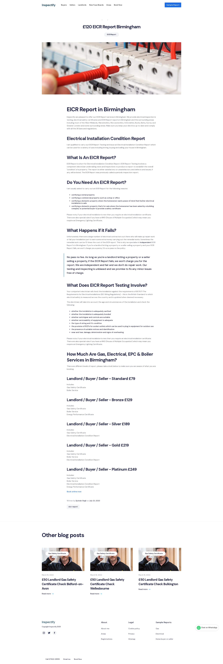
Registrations (106, 639)
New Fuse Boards (96, 5)
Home (99, 20)
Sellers (72, 5)
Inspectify (49, 5)
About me (105, 628)
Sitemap (131, 639)
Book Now (118, 5)
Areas (108, 5)
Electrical (160, 634)
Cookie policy (134, 628)
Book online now (74, 491)
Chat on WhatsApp (209, 627)
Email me (66, 659)
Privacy (131, 634)
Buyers (64, 5)
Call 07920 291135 (53, 659)
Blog (105, 20)
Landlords (82, 5)
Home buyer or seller (164, 639)
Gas (157, 628)
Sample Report (172, 5)
